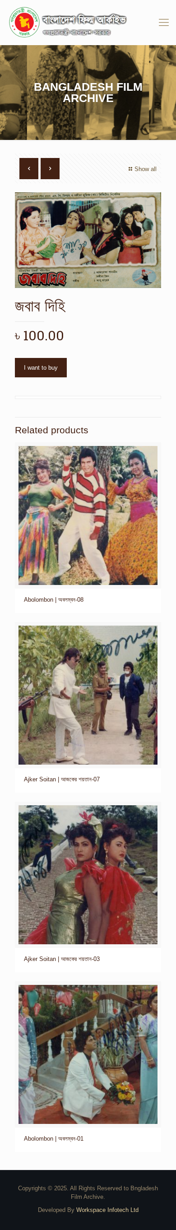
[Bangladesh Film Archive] (88, 23)
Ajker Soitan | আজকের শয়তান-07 (62, 779)
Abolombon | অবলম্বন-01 (53, 1138)
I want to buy (41, 367)
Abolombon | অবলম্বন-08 (53, 599)
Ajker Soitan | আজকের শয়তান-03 (62, 959)
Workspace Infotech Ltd (107, 1210)
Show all (145, 169)
